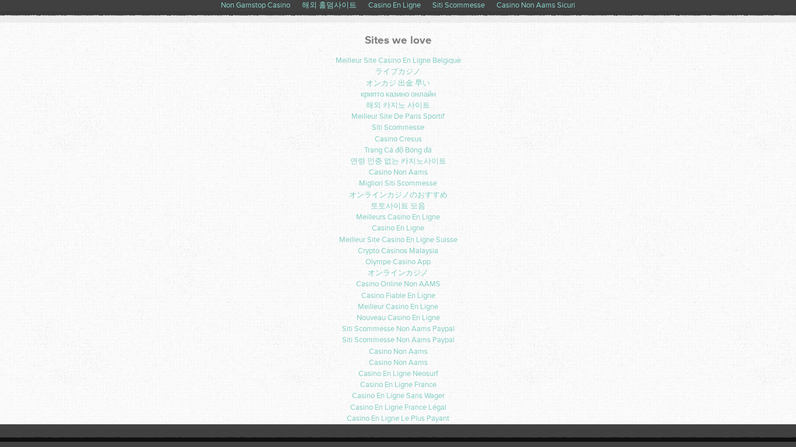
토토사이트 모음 (398, 206)
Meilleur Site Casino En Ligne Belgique (398, 60)
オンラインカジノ (398, 273)
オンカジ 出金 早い (398, 83)
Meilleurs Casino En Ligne (398, 217)
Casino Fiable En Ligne (398, 295)
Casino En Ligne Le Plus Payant (398, 418)
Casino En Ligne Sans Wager (398, 395)
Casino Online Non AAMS (398, 284)
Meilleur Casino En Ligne (398, 306)
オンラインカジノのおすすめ (398, 195)
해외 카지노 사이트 (398, 105)
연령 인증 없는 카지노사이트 (398, 161)
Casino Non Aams (398, 172)
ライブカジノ (398, 71)
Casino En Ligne (398, 228)
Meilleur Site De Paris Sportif (398, 116)
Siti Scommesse (398, 127)
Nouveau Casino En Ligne (398, 317)
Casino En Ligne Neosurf (398, 373)
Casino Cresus (398, 139)
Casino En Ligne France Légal (398, 407)
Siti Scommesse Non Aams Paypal (398, 329)
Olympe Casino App (398, 262)
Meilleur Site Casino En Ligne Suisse (398, 239)
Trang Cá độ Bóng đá (398, 150)
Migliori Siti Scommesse (398, 183)
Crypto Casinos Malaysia (398, 251)
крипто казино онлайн (398, 94)
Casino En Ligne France (398, 384)
